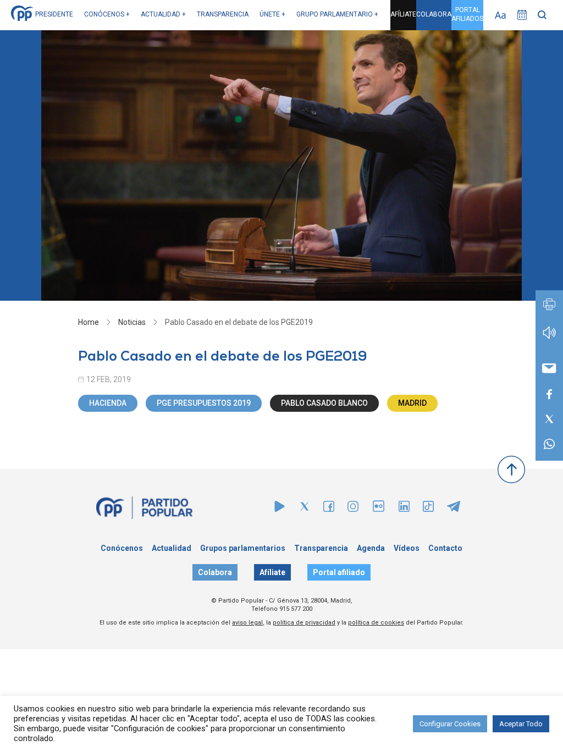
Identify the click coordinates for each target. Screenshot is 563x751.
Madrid (412, 403)
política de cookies (376, 622)
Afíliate (272, 572)
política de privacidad (304, 622)
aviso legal (247, 622)
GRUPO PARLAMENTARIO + (337, 14)
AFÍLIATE (403, 14)
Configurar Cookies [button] (450, 724)
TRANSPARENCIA (223, 14)
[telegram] (453, 509)
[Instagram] (352, 509)
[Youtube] (279, 509)
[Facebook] (328, 509)
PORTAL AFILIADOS (467, 14)
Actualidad (171, 548)
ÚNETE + (272, 14)
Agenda (371, 548)
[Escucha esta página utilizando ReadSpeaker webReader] (549, 338)
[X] (304, 509)
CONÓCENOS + (107, 14)
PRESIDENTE (54, 14)
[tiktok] (428, 509)
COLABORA (433, 14)
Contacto (445, 548)
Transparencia (321, 548)
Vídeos (407, 548)
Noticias (132, 322)
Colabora (215, 572)
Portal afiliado (339, 572)
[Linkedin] (404, 509)
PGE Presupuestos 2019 (204, 403)
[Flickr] (378, 511)
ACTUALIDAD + (163, 14)
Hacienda (107, 403)
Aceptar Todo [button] (521, 724)
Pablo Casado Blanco (324, 403)
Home (88, 322)
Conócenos (122, 548)
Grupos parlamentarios (242, 548)
